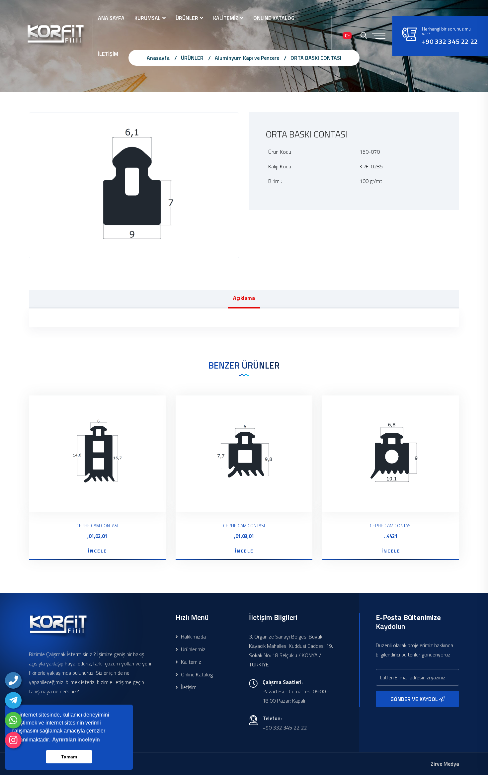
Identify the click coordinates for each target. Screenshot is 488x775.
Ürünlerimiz (192, 649)
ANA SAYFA (111, 18)
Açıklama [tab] (244, 298)
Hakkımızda (193, 637)
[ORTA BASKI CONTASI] (134, 185)
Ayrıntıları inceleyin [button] (76, 739)
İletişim (188, 687)
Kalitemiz (190, 662)
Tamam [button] (69, 756)
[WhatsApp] (13, 720)
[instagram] (13, 740)
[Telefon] (13, 680)
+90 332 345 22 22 (450, 41)
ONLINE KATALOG (273, 18)
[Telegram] (13, 700)
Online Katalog (196, 674)
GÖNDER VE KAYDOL (414, 699)
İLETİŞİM (108, 54)
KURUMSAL (147, 18)
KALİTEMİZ (225, 18)
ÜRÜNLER (187, 18)
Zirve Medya (445, 764)
